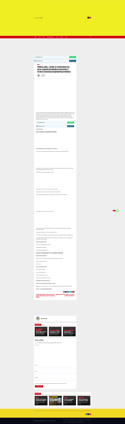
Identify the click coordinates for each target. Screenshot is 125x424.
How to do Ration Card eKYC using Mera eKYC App (83, 401)
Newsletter (81, 419)
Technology (74, 421)
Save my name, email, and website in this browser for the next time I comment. (51, 383)
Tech (57, 37)
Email (36, 371)
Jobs (38, 64)
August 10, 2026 (82, 402)
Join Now (73, 57)
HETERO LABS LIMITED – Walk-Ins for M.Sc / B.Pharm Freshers (65, 295)
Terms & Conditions (80, 421)
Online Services (50, 37)
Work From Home (38, 330)
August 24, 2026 (40, 402)
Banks (61, 37)
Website (36, 377)
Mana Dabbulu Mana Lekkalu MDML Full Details (54, 401)
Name (36, 365)
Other (85, 419)
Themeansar (53, 420)
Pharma (64, 421)
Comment (37, 345)
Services (51, 397)
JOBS (66, 37)
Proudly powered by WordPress (39, 420)
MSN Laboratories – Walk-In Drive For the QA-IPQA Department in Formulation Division (45, 296)
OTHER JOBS (88, 419)
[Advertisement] (55, 48)
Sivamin (43, 74)
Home (39, 37)
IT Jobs (51, 330)
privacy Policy (69, 421)
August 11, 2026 (68, 402)
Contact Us (71, 419)
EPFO (44, 37)
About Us (67, 419)
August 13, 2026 (54, 402)
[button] (90, 37)
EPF (74, 419)
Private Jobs (40, 329)
